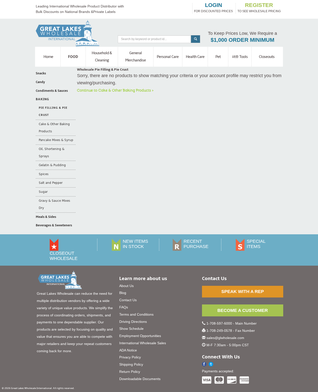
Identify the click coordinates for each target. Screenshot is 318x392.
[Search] (195, 39)
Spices (43, 174)
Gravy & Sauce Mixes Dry (54, 204)
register (259, 5)
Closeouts (267, 56)
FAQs (123, 307)
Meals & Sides (46, 217)
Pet (218, 56)
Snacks (41, 73)
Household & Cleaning (102, 56)
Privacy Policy (130, 357)
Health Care (195, 56)
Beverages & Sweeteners (54, 225)
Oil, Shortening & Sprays (51, 152)
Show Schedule (131, 329)
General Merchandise (135, 56)
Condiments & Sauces (52, 91)
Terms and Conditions (136, 314)
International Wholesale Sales (142, 343)
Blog (122, 293)
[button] (211, 364)
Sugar (43, 192)
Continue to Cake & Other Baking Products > (115, 90)
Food (73, 56)
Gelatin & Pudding (52, 165)
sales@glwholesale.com (225, 338)
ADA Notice (128, 350)
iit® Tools (240, 56)
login (213, 5)
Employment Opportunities (140, 336)
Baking (42, 99)
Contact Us (128, 300)
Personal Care (168, 56)
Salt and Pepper (51, 183)
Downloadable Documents (139, 379)
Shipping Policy (131, 364)
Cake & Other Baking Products (54, 127)
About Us (126, 286)
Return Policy (129, 372)
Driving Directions (133, 322)
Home (48, 56)
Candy (40, 82)
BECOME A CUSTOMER (242, 310)
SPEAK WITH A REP (242, 291)
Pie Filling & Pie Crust (53, 111)
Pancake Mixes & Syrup (56, 140)
